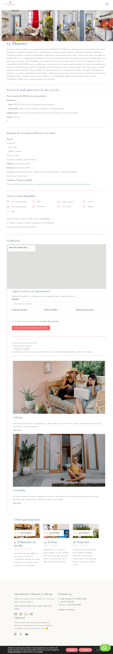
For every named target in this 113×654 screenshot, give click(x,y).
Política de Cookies (14, 652)
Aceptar (72, 650)
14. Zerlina (50, 542)
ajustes (40, 652)
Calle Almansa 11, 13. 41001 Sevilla (73, 599)
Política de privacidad (22, 606)
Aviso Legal (36, 606)
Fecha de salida (50, 310)
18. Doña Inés (81, 542)
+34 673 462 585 (67, 602)
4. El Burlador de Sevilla (25, 544)
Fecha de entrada (19, 310)
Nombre (15, 299)
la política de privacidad (49, 321)
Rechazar (85, 650)
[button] (2, 25)
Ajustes (99, 650)
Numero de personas (85, 310)
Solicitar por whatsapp (31, 328)
